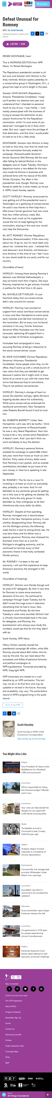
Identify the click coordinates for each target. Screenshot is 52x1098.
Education (25, 906)
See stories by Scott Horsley (31, 738)
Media (23, 824)
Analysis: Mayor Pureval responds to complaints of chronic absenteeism (33, 851)
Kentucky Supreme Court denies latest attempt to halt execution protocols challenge (35, 953)
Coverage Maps (11, 1051)
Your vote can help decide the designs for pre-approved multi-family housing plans (35, 810)
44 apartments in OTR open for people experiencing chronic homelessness (34, 933)
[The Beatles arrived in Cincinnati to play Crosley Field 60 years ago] (11, 829)
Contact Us (10, 1029)
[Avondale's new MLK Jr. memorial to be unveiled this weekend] (11, 890)
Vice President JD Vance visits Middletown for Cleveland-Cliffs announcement (35, 769)
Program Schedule (13, 1012)
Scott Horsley (17, 30)
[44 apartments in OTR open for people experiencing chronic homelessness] (11, 931)
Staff (7, 1063)
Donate (43, 4)
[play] (4, 1094)
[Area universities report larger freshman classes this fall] (11, 911)
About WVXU (10, 1006)
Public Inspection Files (14, 1046)
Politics (24, 762)
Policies (8, 1040)
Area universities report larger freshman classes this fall (35, 912)
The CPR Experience (13, 1001)
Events (8, 1023)
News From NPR (12, 705)
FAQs (7, 1057)
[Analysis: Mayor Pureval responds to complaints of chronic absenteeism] (11, 849)
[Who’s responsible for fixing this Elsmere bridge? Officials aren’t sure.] (11, 788)
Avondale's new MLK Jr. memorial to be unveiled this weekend (34, 892)
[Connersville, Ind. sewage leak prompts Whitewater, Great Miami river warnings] (11, 870)
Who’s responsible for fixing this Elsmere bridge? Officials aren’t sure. (35, 789)
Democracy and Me (13, 1035)
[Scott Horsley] (9, 729)
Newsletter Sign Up (13, 1018)
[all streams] (48, 1094)
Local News (26, 783)
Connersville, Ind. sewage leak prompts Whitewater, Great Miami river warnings (35, 872)
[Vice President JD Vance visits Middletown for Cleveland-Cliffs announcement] (11, 767)
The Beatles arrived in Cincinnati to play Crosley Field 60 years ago (33, 831)
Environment (26, 865)
